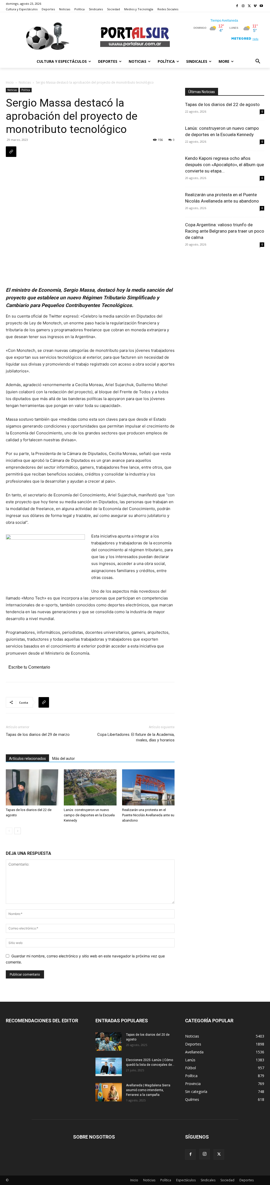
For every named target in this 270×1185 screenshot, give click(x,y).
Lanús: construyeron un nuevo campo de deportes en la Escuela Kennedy (89, 815)
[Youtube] (261, 6)
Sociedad (227, 1180)
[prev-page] (9, 831)
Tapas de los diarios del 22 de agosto (222, 104)
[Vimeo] (255, 6)
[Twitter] (249, 6)
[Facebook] (237, 6)
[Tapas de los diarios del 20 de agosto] (108, 1041)
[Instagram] (243, 6)
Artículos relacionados (27, 758)
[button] (258, 61)
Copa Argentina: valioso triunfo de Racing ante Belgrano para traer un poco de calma (224, 231)
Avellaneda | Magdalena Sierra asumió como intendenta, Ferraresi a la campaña (148, 1090)
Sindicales (208, 1180)
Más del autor (63, 758)
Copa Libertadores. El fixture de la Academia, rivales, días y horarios (136, 737)
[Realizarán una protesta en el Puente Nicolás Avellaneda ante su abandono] (148, 787)
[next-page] (17, 831)
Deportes (246, 1180)
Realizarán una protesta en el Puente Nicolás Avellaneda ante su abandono (148, 815)
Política (25, 90)
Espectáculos (186, 1180)
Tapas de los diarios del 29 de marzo (38, 734)
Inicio (10, 82)
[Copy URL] (11, 151)
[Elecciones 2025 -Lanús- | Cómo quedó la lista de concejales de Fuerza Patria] (108, 1067)
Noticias (25, 82)
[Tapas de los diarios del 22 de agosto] (32, 787)
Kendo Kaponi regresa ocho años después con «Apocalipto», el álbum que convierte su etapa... (224, 165)
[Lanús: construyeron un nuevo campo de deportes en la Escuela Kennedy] (90, 787)
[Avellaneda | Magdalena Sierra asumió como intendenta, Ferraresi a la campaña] (108, 1092)
